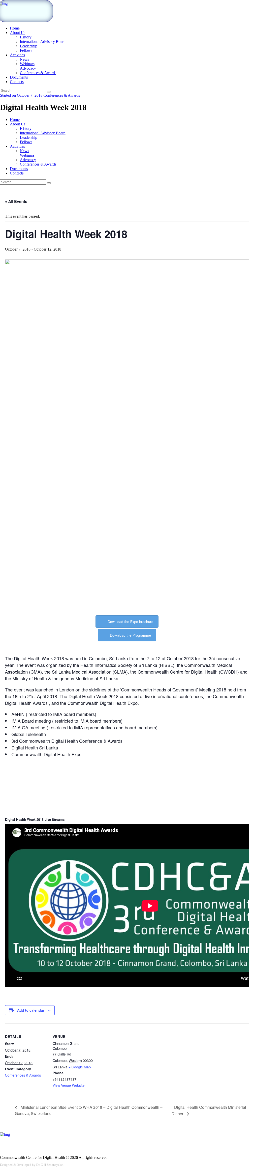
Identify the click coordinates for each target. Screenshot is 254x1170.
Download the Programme (130, 635)
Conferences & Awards (61, 95)
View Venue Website (69, 1085)
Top (242, 1158)
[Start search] (49, 183)
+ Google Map (79, 1066)
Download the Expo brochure (130, 621)
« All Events (16, 201)
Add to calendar (30, 1010)
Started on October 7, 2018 (21, 95)
